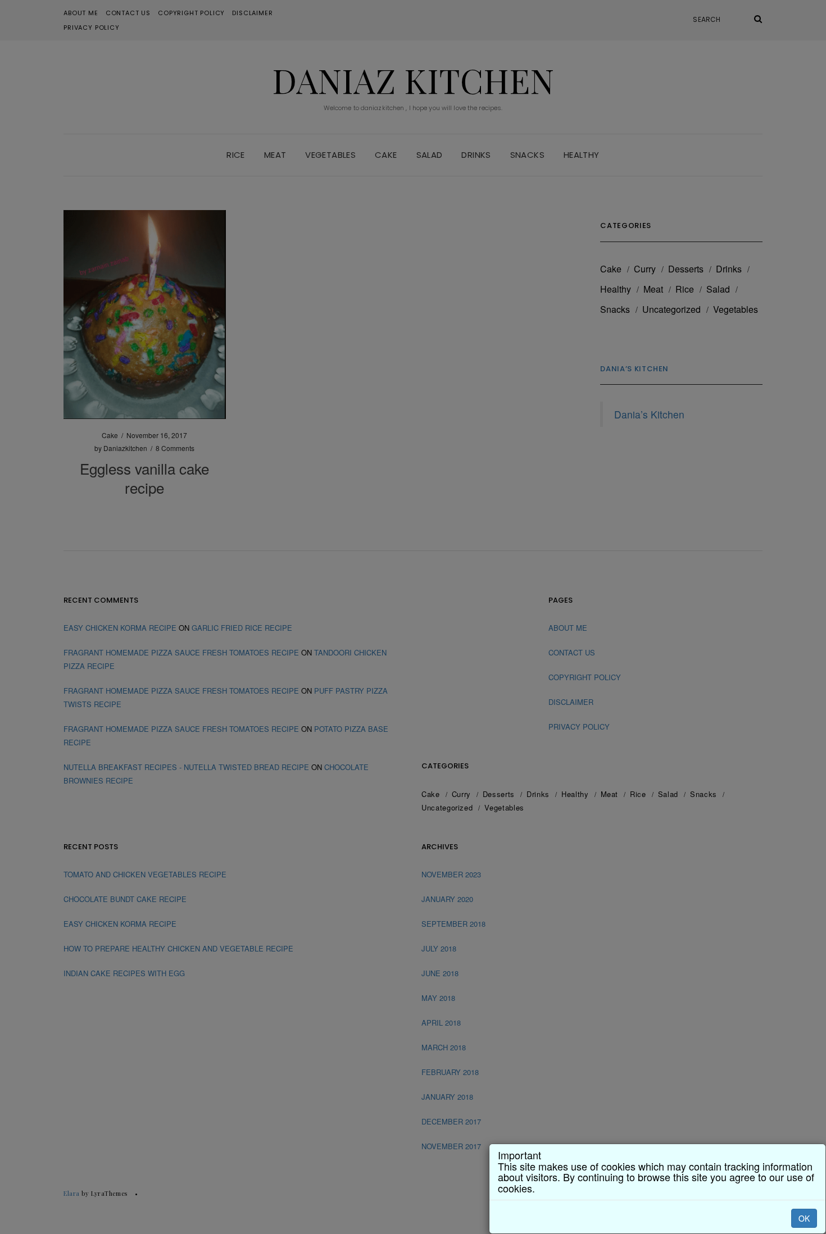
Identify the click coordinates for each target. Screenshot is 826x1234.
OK (804, 1218)
